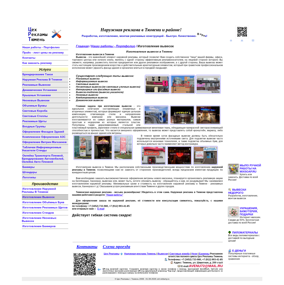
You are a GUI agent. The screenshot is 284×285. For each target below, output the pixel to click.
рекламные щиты (34, 121)
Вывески (163, 253)
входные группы (34, 126)
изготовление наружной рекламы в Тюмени (39, 190)
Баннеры (204, 253)
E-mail (100, 208)
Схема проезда (116, 246)
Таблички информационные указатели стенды (41, 149)
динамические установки (39, 89)
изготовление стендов (38, 212)
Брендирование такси (37, 74)
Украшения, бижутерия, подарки (244, 215)
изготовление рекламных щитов (45, 207)
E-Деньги (243, 254)
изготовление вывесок (38, 197)
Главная (82, 46)
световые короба (34, 110)
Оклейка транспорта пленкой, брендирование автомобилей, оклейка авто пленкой (43, 158)
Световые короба (180, 253)
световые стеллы (35, 116)
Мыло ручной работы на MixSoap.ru (244, 172)
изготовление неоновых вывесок (39, 219)
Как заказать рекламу (37, 62)
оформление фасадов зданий (43, 131)
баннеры (28, 166)
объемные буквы (34, 105)
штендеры (29, 172)
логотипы (29, 177)
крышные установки (36, 95)
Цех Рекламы (111, 253)
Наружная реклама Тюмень (140, 253)
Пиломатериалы (243, 236)
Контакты (28, 57)
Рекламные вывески (36, 84)
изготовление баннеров (39, 226)
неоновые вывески (35, 100)
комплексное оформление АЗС (43, 136)
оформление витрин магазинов (44, 142)
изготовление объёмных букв (43, 202)
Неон (194, 253)
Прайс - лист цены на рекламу (43, 52)
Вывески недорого (243, 194)
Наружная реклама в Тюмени (42, 79)
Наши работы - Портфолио (41, 47)
